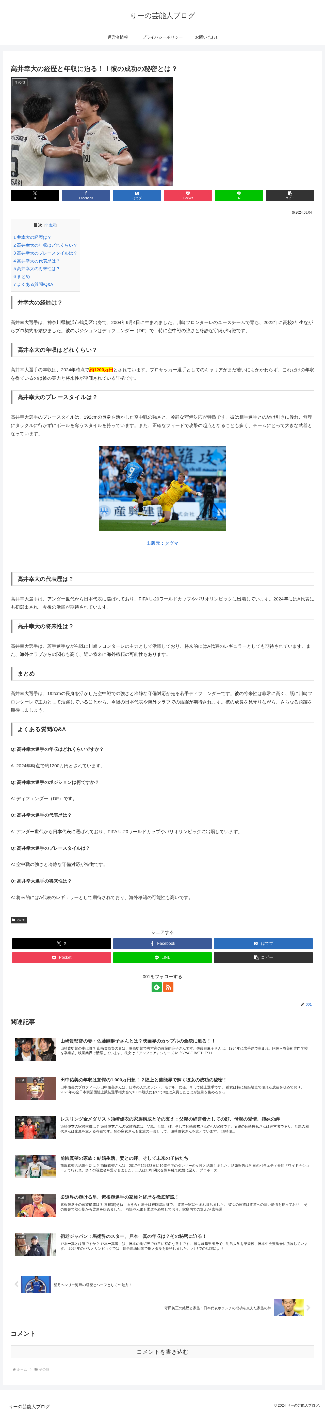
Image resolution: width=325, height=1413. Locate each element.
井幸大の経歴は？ (32, 237)
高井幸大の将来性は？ (36, 268)
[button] (290, 195)
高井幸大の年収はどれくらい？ (45, 245)
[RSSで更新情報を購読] (168, 987)
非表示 (50, 225)
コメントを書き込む (163, 1352)
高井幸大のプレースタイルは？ (45, 253)
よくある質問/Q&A (33, 284)
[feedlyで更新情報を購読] (157, 987)
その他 (20, 920)
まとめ (21, 276)
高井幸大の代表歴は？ (36, 261)
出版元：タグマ (162, 543)
